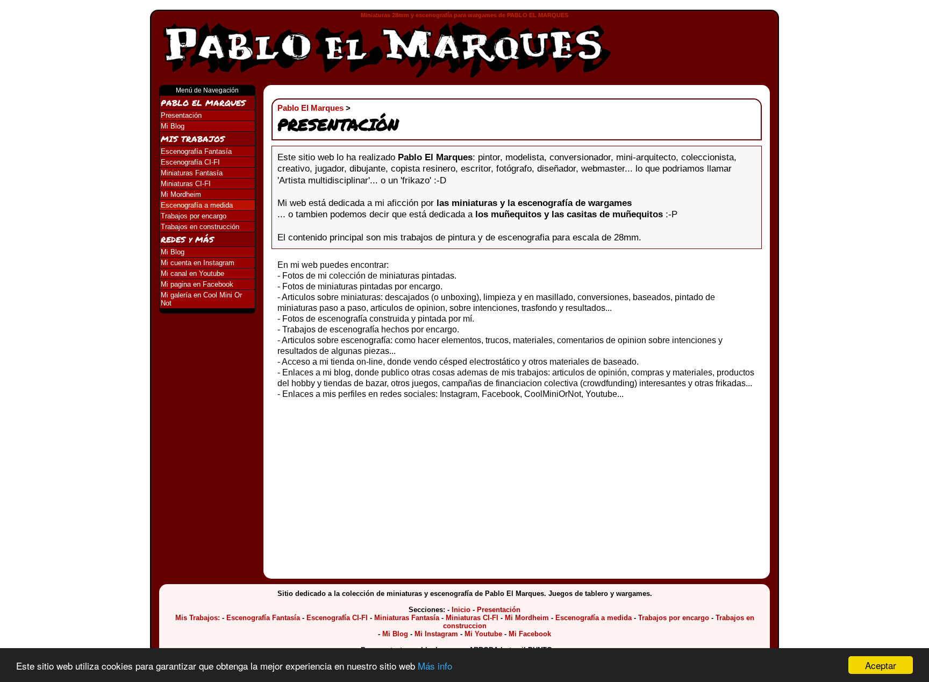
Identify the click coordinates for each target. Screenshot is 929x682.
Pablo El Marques (310, 107)
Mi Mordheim (181, 194)
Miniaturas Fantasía (192, 173)
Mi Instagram (436, 634)
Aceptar (880, 665)
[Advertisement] (699, 43)
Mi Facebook (530, 634)
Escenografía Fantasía (196, 151)
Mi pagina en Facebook (197, 284)
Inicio (461, 610)
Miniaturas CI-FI (186, 184)
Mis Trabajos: (197, 618)
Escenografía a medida (197, 205)
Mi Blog (172, 126)
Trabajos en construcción (200, 227)
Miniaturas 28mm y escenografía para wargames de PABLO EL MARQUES (464, 15)
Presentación (181, 115)
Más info (435, 665)
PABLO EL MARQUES (203, 103)
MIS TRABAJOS (193, 139)
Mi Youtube (483, 634)
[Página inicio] (386, 49)
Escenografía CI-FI (190, 162)
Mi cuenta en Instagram (197, 263)
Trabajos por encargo (193, 216)
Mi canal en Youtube (192, 273)
